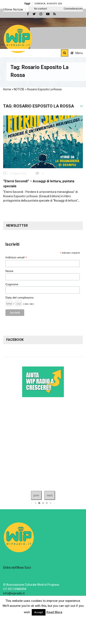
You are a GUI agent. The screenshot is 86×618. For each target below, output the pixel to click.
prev (36, 495)
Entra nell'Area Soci (17, 568)
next (50, 495)
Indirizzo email (16, 257)
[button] (18, 38)
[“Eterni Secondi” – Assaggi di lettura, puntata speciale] (43, 141)
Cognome (11, 284)
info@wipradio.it (14, 593)
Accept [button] (38, 612)
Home (7, 89)
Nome (9, 271)
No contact (33, 8)
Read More (54, 612)
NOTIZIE (19, 89)
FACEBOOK (15, 340)
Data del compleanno (19, 297)
